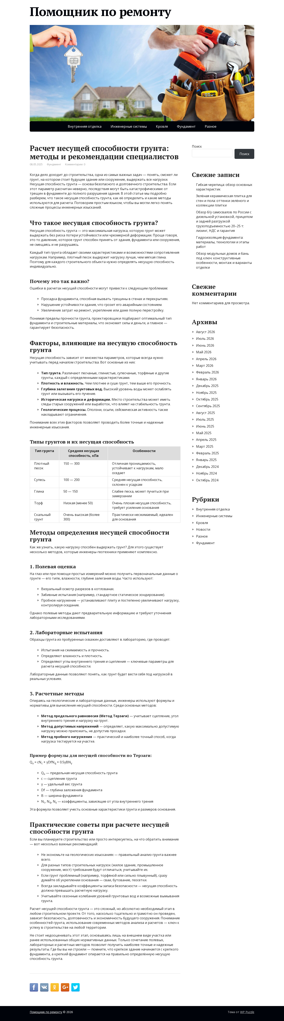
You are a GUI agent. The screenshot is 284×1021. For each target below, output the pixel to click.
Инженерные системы (129, 126)
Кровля (162, 126)
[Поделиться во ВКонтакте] (44, 987)
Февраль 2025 (207, 453)
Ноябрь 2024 (206, 473)
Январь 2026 (206, 379)
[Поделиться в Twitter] (75, 987)
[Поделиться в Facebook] (34, 987)
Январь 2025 (206, 459)
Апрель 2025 (206, 439)
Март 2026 (204, 365)
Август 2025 (205, 412)
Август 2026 (205, 332)
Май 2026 (203, 352)
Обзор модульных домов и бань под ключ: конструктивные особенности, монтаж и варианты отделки (224, 260)
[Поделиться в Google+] (65, 987)
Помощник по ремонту (100, 11)
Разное (210, 126)
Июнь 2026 (205, 345)
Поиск (197, 146)
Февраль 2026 (207, 372)
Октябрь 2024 (207, 480)
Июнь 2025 (205, 426)
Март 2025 (204, 446)
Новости (203, 529)
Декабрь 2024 (207, 466)
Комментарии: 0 (75, 164)
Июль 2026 (205, 338)
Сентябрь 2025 (208, 406)
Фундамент (186, 126)
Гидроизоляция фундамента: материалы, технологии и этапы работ (222, 242)
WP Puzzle (247, 1012)
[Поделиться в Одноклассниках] (55, 987)
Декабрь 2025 (207, 385)
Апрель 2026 (206, 359)
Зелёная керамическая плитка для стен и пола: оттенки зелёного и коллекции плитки (224, 201)
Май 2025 (203, 433)
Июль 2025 (205, 419)
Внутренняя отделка (84, 126)
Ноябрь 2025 (206, 392)
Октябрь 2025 (207, 399)
